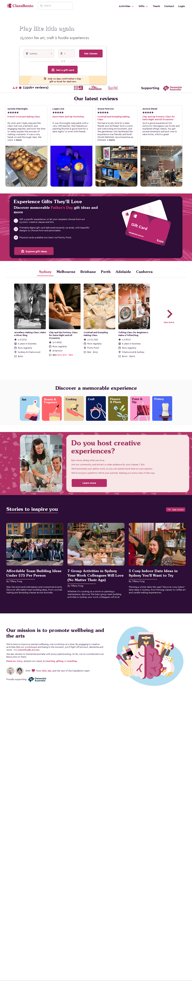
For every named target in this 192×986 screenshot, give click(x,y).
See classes (90, 53)
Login (181, 6)
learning (50, 661)
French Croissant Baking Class (23, 117)
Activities (125, 6)
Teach (156, 6)
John (44, 671)
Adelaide (123, 272)
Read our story (14, 661)
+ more (17, 140)
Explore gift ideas (34, 251)
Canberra (144, 272)
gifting (59, 661)
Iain (49, 671)
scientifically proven (28, 650)
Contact (169, 6)
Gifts (142, 6)
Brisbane (88, 272)
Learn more (89, 483)
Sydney (45, 272)
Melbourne (66, 272)
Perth (106, 272)
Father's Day (62, 207)
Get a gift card (62, 70)
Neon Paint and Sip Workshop (68, 117)
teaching (72, 661)
